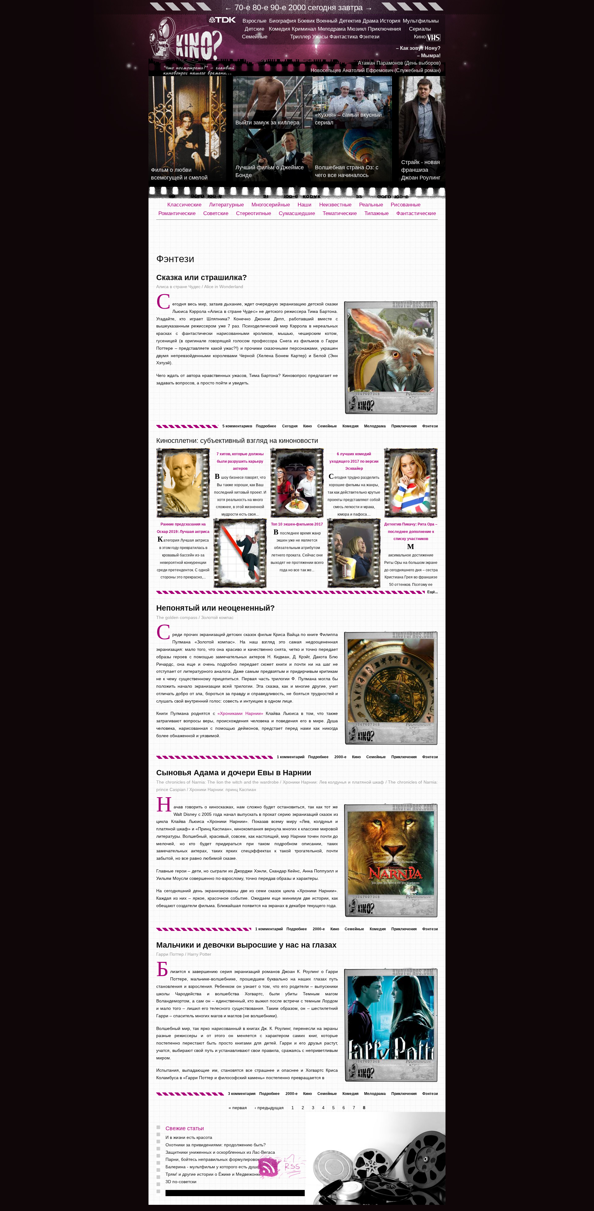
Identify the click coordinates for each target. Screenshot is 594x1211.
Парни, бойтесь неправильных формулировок (212, 1159)
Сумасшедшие (297, 213)
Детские (254, 29)
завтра (350, 7)
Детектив (350, 21)
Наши (305, 205)
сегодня (322, 7)
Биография (282, 21)
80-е (260, 7)
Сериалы (420, 29)
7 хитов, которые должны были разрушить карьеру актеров (240, 461)
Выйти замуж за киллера (267, 122)
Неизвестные (335, 205)
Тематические (340, 213)
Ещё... (432, 592)
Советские (215, 213)
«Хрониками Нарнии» (240, 713)
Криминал (304, 29)
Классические (184, 205)
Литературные (226, 205)
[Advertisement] (297, 237)
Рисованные (405, 205)
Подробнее (266, 426)
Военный (327, 21)
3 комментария (242, 1094)
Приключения (384, 29)
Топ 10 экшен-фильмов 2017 (297, 524)
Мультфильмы (421, 21)
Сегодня (290, 426)
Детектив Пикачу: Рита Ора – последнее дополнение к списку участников (410, 531)
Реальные (371, 205)
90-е (278, 7)
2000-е (340, 757)
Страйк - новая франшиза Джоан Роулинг (421, 170)
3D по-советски (181, 1181)
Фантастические (416, 213)
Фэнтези (369, 37)
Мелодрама (332, 29)
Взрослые (254, 21)
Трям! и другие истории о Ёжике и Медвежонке (213, 1174)
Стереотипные (253, 213)
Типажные (376, 213)
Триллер (300, 37)
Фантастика (343, 37)
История (390, 21)
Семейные (254, 37)
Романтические (177, 213)
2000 (297, 7)
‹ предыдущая (269, 1107)
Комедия (279, 29)
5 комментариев (237, 426)
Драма (370, 21)
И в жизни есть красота (189, 1137)
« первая (238, 1107)
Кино (420, 37)
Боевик (306, 21)
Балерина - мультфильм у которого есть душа (212, 1166)
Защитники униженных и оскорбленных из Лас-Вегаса (220, 1152)
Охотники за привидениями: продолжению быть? (216, 1144)
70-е (242, 7)
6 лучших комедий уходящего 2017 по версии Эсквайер (353, 461)
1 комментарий (290, 757)
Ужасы (320, 37)
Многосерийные (271, 205)
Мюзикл (356, 29)
